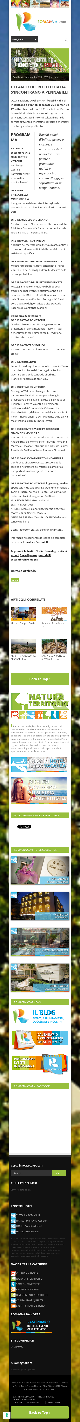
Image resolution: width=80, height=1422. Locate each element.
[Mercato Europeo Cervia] (23, 620)
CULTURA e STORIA (27, 1273)
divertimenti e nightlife (36, 1241)
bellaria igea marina (32, 1238)
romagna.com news (51, 1253)
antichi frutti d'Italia (30, 551)
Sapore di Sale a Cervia (53, 623)
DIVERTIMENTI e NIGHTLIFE (32, 1295)
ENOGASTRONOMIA (27, 1289)
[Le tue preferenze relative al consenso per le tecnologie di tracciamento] (6, 1415)
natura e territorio (55, 1244)
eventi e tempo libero (21, 1244)
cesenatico (60, 1238)
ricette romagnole (27, 1253)
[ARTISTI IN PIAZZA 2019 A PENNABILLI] (23, 652)
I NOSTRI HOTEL (46, 1396)
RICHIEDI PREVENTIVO (24, 1399)
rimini (39, 1253)
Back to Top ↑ (40, 679)
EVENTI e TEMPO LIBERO (30, 1305)
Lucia (15, 580)
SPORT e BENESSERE (28, 1284)
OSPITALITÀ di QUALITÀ (29, 1300)
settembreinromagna (24, 559)
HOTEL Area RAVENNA (29, 1226)
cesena (51, 1238)
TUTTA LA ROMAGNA (28, 1215)
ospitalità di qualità (33, 1250)
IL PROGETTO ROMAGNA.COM (28, 1402)
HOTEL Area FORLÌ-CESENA (31, 1220)
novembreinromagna (20, 1247)
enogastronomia (55, 1241)
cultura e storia (18, 1241)
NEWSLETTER (54, 1402)
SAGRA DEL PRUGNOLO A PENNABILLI (53, 657)
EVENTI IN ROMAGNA (23, 1396)
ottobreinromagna (51, 1250)
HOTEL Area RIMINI (27, 1231)
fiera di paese (28, 555)
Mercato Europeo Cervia (23, 623)
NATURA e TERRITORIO (29, 1278)
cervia (45, 1238)
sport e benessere (39, 1256)
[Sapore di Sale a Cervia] (54, 620)
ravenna (14, 1253)
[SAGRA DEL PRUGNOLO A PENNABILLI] (54, 652)
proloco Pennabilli (37, 542)
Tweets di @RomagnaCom (23, 1369)
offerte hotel (37, 1247)
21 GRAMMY (17, 1346)
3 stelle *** (16, 1238)
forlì (33, 1244)
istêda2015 (41, 1244)
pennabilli (44, 555)
